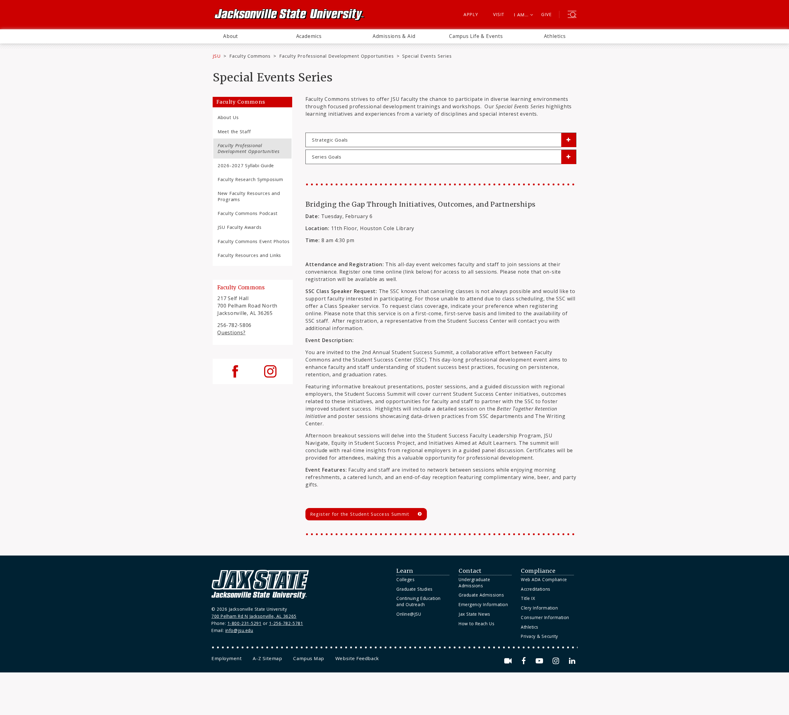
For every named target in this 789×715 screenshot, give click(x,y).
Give (546, 14)
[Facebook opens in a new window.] (524, 660)
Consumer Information (545, 617)
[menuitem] (230, 36)
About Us (228, 117)
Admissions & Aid (394, 36)
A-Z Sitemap (267, 658)
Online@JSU (408, 614)
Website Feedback (357, 658)
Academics (309, 36)
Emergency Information (483, 604)
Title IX (528, 598)
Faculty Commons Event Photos (254, 241)
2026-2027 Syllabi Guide (246, 165)
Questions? (231, 332)
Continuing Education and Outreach (418, 601)
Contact (470, 571)
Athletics (555, 36)
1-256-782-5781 (286, 623)
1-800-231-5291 (244, 623)
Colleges (405, 579)
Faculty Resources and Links (249, 255)
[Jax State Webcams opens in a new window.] (509, 660)
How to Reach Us (476, 623)
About (230, 36)
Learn (404, 571)
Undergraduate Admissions (474, 583)
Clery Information (539, 608)
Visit (499, 14)
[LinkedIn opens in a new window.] (572, 660)
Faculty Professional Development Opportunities (336, 56)
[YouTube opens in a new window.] (540, 660)
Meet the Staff (234, 131)
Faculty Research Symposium (250, 179)
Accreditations (535, 589)
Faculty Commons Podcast (248, 213)
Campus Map (308, 658)
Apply (471, 14)
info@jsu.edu (239, 630)
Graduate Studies (414, 589)
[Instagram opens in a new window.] (557, 660)
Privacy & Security (539, 636)
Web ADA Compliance (544, 579)
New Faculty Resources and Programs (249, 196)
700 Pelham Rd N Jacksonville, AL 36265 (253, 616)
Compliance (538, 571)
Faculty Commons (250, 56)
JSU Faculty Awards (239, 227)
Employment (226, 658)
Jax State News (474, 614)
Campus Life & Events (476, 36)
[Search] (572, 15)
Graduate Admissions (481, 595)
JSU (217, 56)
